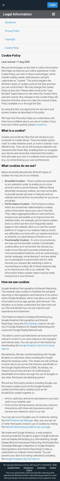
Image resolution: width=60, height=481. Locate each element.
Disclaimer (28, 468)
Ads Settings (31, 323)
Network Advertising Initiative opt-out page (28, 427)
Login (52, 5)
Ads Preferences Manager (19, 420)
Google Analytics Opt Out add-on (23, 459)
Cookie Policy (14, 468)
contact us (41, 124)
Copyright (41, 468)
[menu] (53, 14)
